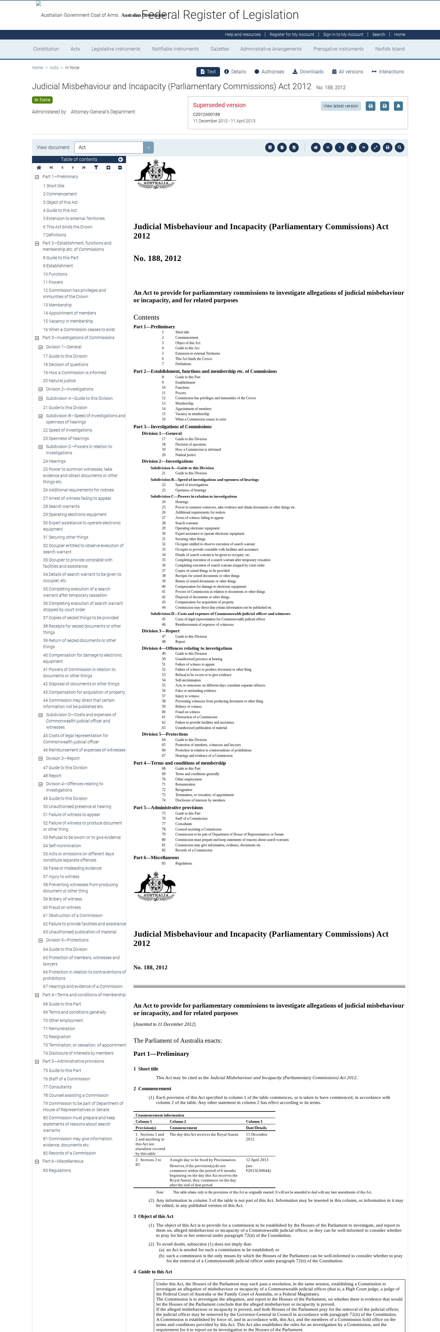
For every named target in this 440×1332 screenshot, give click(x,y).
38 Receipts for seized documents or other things (82, 629)
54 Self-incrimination (62, 845)
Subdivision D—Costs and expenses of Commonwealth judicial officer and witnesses (81, 721)
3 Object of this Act (60, 202)
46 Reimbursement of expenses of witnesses (84, 750)
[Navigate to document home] (316, 147)
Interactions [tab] (391, 72)
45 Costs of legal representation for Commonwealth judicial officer (75, 738)
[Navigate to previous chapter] (328, 147)
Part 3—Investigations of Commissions (78, 337)
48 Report (52, 775)
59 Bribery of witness (62, 899)
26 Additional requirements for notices (78, 489)
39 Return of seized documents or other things (79, 643)
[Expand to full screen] (375, 147)
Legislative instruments (116, 49)
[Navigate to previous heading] (62, 167)
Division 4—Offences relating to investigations (74, 786)
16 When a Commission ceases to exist (79, 329)
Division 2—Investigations (69, 389)
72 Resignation (57, 1036)
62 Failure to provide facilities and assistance (84, 923)
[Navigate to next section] (351, 147)
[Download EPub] (270, 147)
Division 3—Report (63, 758)
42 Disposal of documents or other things (81, 683)
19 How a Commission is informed (74, 372)
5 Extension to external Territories (74, 218)
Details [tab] (238, 72)
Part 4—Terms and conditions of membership (84, 994)
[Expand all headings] (108, 167)
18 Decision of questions (65, 364)
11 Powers (53, 282)
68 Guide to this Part (62, 1004)
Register (292, 34)
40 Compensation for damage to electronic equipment (82, 658)
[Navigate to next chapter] (363, 147)
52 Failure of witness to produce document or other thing (82, 826)
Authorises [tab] (273, 72)
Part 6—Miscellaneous (63, 1161)
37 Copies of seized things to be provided (81, 617)
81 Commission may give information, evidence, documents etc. (78, 1141)
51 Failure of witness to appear (71, 814)
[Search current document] (399, 147)
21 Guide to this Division (65, 407)
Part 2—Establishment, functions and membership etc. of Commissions (77, 246)
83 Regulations (57, 1170)
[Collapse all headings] (120, 167)
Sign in (343, 34)
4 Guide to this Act (60, 210)
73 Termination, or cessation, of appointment (84, 1045)
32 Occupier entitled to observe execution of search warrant (83, 548)
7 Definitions (54, 235)
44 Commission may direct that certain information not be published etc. (79, 703)
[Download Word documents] (294, 147)
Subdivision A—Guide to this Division (79, 398)
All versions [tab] (351, 72)
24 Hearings (54, 461)
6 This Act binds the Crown (67, 226)
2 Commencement (60, 194)
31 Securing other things (65, 537)
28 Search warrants (61, 506)
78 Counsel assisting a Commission (76, 1095)
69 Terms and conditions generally (74, 1012)
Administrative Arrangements (271, 49)
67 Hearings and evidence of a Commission (83, 986)
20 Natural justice (59, 380)
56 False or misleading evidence (72, 868)
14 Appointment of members (69, 313)
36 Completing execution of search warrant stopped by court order (83, 606)
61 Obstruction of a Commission (73, 915)
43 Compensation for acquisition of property (84, 692)
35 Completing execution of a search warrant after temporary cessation (76, 592)
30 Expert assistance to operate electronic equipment (82, 525)
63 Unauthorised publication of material (79, 931)
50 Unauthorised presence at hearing (77, 806)
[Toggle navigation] (120, 160)
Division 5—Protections (67, 940)
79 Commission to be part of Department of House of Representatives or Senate (83, 1106)
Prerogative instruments (338, 49)
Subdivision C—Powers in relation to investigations (79, 449)
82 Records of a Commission (69, 1153)
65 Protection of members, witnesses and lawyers (81, 960)
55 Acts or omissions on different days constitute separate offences (78, 856)
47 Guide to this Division (65, 767)
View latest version (341, 106)
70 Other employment (63, 1020)
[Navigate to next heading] (73, 167)
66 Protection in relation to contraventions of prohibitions (84, 975)
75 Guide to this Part (62, 1070)
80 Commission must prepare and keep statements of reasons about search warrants (79, 1124)
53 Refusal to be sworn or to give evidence (82, 837)
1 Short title (53, 185)
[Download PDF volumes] (282, 147)
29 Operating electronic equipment (75, 514)
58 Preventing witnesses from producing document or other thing (80, 887)
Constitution (46, 49)
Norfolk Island (390, 49)
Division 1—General (63, 346)
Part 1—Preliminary (60, 176)
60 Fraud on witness (62, 907)
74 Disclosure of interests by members (78, 1053)
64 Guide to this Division (65, 949)
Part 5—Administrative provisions (73, 1061)
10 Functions (55, 274)
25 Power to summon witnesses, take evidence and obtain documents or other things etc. (80, 475)
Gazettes (219, 49)
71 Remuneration (59, 1028)
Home (37, 67)
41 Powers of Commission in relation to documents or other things (79, 672)
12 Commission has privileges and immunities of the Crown (74, 293)
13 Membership (57, 305)
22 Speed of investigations (67, 430)
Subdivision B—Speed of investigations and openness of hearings (85, 418)
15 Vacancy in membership (68, 321)
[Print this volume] (387, 147)
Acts (75, 49)
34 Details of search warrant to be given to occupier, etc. (82, 577)
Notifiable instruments (175, 49)
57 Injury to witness (61, 876)
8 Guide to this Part (61, 257)
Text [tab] (211, 72)
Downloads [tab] (312, 72)
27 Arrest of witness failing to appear (77, 498)
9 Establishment (58, 265)
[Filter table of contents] (96, 167)
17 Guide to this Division (65, 356)
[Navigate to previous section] (340, 147)
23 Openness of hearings (66, 438)
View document (53, 147)
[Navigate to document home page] (39, 167)
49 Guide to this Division (65, 798)
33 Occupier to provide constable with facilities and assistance (78, 563)
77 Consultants (57, 1087)
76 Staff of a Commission (66, 1078)
